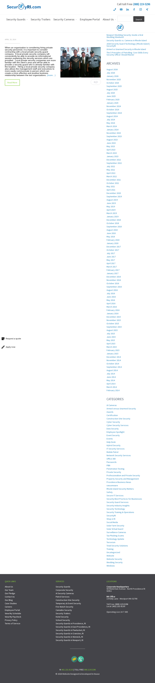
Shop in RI (111, 519)
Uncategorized (113, 552)
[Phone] (81, 658)
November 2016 (114, 280)
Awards (110, 412)
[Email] (74, 658)
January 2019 (112, 216)
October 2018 (113, 223)
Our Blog (9, 600)
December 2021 (114, 179)
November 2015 (114, 320)
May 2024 (111, 123)
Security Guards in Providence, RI (71, 623)
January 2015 (112, 353)
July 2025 (111, 92)
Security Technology (116, 509)
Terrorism (111, 542)
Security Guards (63, 586)
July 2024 (111, 119)
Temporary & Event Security (68, 603)
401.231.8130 (67, 669)
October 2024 (113, 109)
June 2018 (111, 233)
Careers (8, 606)
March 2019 (112, 213)
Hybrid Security (113, 445)
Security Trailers (63, 613)
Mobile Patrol (112, 452)
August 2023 (112, 139)
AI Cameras (112, 405)
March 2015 (112, 347)
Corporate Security (64, 590)
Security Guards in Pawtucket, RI (70, 630)
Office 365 (111, 458)
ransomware (112, 485)
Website (110, 555)
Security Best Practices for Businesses (124, 498)
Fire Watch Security (64, 606)
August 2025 (112, 89)
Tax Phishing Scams (115, 535)
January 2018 (112, 243)
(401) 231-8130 (118, 606)
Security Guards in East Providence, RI (73, 626)
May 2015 (111, 340)
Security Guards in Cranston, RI (70, 633)
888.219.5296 (90, 669)
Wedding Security (115, 562)
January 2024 (112, 129)
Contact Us (10, 596)
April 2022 (111, 173)
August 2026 (112, 69)
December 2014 (114, 357)
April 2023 (111, 149)
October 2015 (113, 323)
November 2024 (114, 106)
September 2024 (114, 113)
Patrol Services (62, 596)
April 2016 (111, 303)
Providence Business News (119, 482)
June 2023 (111, 143)
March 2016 (112, 306)
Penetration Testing (115, 468)
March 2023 (112, 153)
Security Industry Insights (118, 505)
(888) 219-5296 (141, 4)
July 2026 (111, 72)
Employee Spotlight (115, 432)
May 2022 (111, 169)
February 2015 (113, 350)
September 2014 (114, 367)
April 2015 (111, 343)
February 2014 (113, 390)
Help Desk (111, 442)
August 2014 (112, 370)
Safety (110, 492)
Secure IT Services (115, 495)
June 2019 (111, 203)
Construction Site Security (118, 418)
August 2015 (112, 330)
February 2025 (113, 99)
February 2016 (113, 310)
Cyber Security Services (118, 425)
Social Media (112, 522)
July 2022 (111, 166)
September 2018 (114, 226)
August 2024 (112, 116)
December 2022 (114, 159)
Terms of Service (12, 623)
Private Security (114, 472)
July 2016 (111, 293)
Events (110, 438)
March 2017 (112, 266)
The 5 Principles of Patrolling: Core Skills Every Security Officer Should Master (127, 53)
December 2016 (114, 276)
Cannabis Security (64, 610)
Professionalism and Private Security (123, 475)
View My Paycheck (13, 616)
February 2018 (113, 240)
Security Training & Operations (120, 512)
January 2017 (112, 273)
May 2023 (111, 146)
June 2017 (111, 256)
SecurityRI (111, 515)
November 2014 (114, 360)
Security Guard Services (118, 502)
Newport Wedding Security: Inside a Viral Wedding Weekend (125, 36)
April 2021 (111, 189)
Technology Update (115, 539)
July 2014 (111, 373)
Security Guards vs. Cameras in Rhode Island (127, 40)
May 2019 (111, 206)
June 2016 (111, 296)
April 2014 (111, 383)
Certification (112, 415)
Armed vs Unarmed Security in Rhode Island (126, 49)
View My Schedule (13, 613)
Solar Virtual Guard (115, 529)
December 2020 (114, 193)
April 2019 (111, 209)
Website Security (114, 559)
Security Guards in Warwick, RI (69, 636)
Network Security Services (119, 455)
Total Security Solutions (117, 545)
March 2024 (112, 126)
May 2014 (111, 380)
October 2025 (113, 82)
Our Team (9, 590)
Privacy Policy (11, 620)
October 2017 (113, 250)
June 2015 (111, 336)
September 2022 (114, 163)
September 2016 (114, 286)
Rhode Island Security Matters (120, 488)
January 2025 (112, 103)
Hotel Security (62, 616)
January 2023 (112, 156)
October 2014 (113, 363)
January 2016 (112, 313)
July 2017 (111, 253)
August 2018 (112, 230)
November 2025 (114, 79)
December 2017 (114, 246)
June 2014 (111, 377)
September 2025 (114, 86)
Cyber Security (113, 422)
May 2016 (111, 300)
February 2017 (113, 270)
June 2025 (111, 96)
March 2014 (112, 387)
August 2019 (112, 199)
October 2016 (113, 283)
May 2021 (111, 186)
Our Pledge (10, 593)
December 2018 (114, 219)
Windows (111, 565)
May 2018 (111, 236)
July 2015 (111, 333)
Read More (12, 82)
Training (110, 549)
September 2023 (114, 136)
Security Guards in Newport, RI (69, 640)
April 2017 (111, 263)
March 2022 (112, 176)
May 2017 (111, 260)
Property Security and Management (123, 478)
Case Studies (11, 603)
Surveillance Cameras (116, 532)
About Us (9, 586)
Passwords (112, 462)
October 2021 (113, 183)
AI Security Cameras (65, 593)
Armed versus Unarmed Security (121, 408)
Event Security (113, 435)
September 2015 (114, 326)
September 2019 (114, 196)
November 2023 (114, 133)
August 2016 (112, 290)
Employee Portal (12, 610)
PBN (108, 465)
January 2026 (112, 76)
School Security (63, 620)
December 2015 (114, 316)
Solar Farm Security (115, 525)
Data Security (113, 428)
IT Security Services (116, 448)
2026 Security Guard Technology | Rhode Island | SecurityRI (128, 44)
